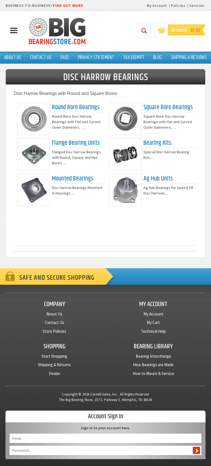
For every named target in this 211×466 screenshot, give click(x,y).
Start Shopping (54, 356)
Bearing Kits (157, 143)
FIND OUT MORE (68, 5)
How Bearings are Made (153, 364)
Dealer (54, 373)
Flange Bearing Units (76, 143)
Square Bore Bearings (168, 107)
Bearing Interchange (153, 356)
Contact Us (54, 322)
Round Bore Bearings (75, 107)
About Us (54, 314)
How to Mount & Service (153, 373)
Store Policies (54, 331)
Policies (178, 5)
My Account (157, 5)
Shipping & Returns (54, 364)
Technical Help (153, 331)
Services (196, 5)
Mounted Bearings (72, 178)
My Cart (153, 322)
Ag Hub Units (158, 178)
